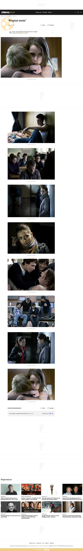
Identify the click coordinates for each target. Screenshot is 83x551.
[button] (38, 12)
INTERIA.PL (55, 545)
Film (5, 16)
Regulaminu (27, 545)
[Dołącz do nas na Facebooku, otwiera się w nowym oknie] (50, 413)
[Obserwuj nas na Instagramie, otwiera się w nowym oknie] (52, 413)
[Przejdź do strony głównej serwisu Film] (12, 12)
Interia (2, 16)
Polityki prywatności (35, 545)
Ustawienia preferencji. (44, 545)
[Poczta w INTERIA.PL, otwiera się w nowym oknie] (78, 12)
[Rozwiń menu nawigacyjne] (80, 12)
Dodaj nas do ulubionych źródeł (24, 33)
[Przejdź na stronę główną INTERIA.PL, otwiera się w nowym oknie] (6, 12)
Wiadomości (9, 16)
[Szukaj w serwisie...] (75, 12)
